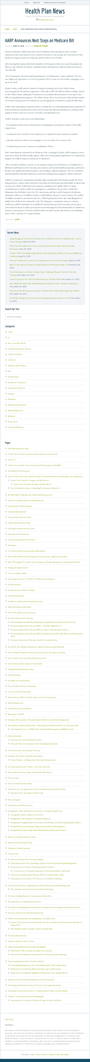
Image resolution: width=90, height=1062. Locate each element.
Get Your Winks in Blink (17, 573)
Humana (11, 394)
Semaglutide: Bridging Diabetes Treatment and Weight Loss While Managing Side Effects (46, 823)
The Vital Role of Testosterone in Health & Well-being (32, 889)
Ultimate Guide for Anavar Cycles (21, 941)
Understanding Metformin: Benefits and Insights (27, 947)
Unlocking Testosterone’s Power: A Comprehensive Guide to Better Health (37, 991)
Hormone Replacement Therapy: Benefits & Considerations (34, 640)
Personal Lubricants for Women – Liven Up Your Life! (29, 767)
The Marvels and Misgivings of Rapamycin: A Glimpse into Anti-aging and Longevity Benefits (44, 907)
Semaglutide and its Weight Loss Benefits (27, 815)
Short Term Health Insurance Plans (22, 837)
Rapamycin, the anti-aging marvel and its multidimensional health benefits (37, 789)
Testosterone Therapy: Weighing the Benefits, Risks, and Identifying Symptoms (39, 885)
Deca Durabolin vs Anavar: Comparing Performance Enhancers (35, 488)
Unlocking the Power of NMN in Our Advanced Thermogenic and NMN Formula (42, 729)
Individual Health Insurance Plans (21, 669)
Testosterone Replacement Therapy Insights (25, 859)
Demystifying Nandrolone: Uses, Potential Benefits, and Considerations (38, 965)
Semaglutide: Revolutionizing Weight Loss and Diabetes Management (38, 826)
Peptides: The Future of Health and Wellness (25, 756)
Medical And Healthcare (17, 405)
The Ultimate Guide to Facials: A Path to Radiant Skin (31, 929)
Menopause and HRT (16, 714)
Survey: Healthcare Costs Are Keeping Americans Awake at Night (39, 260)
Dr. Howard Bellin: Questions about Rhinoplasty (26, 551)
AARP (17, 219)
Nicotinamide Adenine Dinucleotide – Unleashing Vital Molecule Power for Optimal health (43, 725)
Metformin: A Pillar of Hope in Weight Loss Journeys (31, 951)
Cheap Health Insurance (17, 512)
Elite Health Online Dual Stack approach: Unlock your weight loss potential (37, 557)
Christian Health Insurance (18, 534)
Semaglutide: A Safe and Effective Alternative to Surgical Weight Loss (35, 811)
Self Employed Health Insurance (20, 805)
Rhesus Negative (14, 800)
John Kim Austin (14, 675)
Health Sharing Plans (16, 596)
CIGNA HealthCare (15, 354)
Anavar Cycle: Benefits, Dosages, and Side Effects (30, 480)
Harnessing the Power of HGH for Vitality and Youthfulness (31, 579)
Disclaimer (12, 545)
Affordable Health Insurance (19, 471)
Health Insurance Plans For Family (21, 590)
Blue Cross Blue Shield (17, 343)
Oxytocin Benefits (15, 736)
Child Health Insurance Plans (19, 523)
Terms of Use (13, 854)
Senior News (13, 422)
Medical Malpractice (16, 410)
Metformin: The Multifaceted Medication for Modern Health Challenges (39, 954)
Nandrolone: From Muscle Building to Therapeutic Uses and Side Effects (39, 973)
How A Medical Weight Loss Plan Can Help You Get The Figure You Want (36, 652)
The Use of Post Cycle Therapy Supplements (25, 913)
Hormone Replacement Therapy (20, 618)
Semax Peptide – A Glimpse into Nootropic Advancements (33, 760)
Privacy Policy (13, 778)
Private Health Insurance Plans (20, 784)
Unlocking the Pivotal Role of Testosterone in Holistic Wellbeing (36, 879)
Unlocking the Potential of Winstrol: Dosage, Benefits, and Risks (36, 1000)
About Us (11, 460)
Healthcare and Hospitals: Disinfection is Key (25, 601)
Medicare (11, 416)
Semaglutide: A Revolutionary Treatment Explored (30, 819)
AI (8, 338)
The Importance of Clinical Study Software (24, 902)
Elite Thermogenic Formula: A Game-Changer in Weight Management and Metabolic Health (44, 562)
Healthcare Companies (17, 382)
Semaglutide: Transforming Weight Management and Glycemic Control (38, 830)
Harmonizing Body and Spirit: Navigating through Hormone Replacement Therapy (43, 622)
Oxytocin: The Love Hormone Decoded (26, 740)
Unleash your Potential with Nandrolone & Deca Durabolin (31, 980)
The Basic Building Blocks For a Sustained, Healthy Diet (29, 896)
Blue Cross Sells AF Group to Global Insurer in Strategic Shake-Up (39, 265)
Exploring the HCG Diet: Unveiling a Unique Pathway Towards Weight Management (43, 863)
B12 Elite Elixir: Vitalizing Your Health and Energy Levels (30, 495)
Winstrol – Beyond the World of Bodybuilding (25, 996)
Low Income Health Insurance (19, 692)
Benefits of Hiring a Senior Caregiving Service (26, 500)
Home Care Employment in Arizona (22, 613)
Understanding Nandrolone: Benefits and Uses (26, 961)
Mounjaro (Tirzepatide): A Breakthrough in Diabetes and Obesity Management (38, 720)
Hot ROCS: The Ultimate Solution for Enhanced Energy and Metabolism (36, 647)
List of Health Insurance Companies (22, 686)
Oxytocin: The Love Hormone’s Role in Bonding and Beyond (34, 744)
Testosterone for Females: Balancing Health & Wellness (32, 867)
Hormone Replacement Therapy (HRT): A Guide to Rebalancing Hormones (40, 630)
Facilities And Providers (17, 366)
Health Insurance (14, 584)
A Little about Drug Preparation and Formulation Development (33, 454)
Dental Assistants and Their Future (21, 540)
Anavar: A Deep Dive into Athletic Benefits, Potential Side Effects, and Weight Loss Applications (45, 476)
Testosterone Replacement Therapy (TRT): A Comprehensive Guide (37, 875)
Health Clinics (13, 377)
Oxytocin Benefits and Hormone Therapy (24, 750)
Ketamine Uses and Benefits (19, 681)
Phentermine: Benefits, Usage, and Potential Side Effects (30, 772)
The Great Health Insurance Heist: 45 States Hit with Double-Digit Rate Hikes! (44, 291)
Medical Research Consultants (19, 708)
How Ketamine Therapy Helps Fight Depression (27, 658)
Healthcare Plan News (16, 388)
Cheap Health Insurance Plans (19, 517)
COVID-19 (12, 360)
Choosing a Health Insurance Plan (21, 528)
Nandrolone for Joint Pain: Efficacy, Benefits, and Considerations (36, 969)
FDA (9, 371)
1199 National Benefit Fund (18, 449)
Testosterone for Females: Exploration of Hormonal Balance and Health (41, 871)
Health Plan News (45, 11)
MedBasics (12, 399)
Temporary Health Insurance (19, 848)
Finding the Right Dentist (18, 568)
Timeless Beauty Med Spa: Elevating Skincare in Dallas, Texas (31, 918)
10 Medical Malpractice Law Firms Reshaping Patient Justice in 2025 (40, 298)
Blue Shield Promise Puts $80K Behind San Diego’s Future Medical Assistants (44, 283)
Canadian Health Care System (19, 349)
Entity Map (9, 1019)
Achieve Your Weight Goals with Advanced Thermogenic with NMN (34, 465)
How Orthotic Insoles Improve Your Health (25, 664)
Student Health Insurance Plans (20, 843)
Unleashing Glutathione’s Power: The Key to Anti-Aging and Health (34, 985)
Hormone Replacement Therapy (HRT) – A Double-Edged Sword (36, 626)
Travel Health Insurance (17, 936)
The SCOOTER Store (16, 427)
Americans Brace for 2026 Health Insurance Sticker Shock (36, 279)
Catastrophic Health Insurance (20, 506)
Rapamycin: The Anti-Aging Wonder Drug (27, 793)
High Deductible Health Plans (19, 607)
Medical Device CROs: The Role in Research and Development (32, 697)
